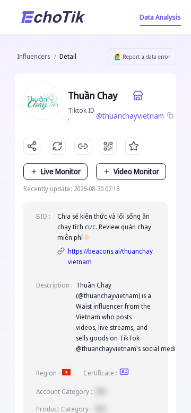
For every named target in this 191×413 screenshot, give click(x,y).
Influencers (33, 56)
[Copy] (171, 116)
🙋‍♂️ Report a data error (142, 56)
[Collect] (133, 146)
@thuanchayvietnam (130, 116)
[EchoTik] (53, 17)
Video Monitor (136, 171)
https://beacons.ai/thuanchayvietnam (110, 256)
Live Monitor (61, 171)
